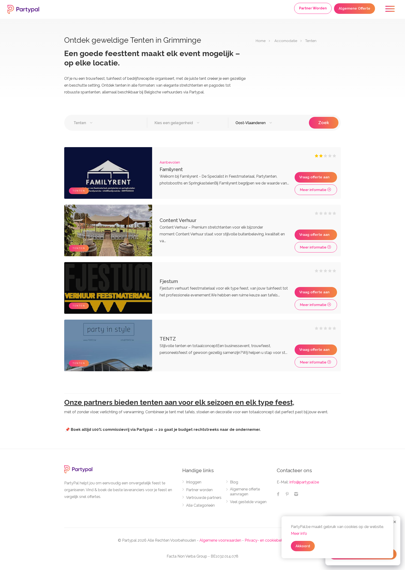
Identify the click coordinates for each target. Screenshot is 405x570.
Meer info (299, 533)
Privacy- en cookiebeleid (266, 540)
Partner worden (199, 490)
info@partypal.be (304, 482)
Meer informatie (313, 190)
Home (261, 41)
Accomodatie (285, 41)
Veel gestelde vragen (248, 502)
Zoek (323, 122)
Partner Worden (313, 8)
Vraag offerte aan (314, 177)
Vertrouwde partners (203, 497)
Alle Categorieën (200, 505)
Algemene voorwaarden (220, 540)
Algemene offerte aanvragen (245, 491)
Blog (234, 482)
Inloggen (193, 482)
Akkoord (303, 546)
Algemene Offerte (354, 8)
